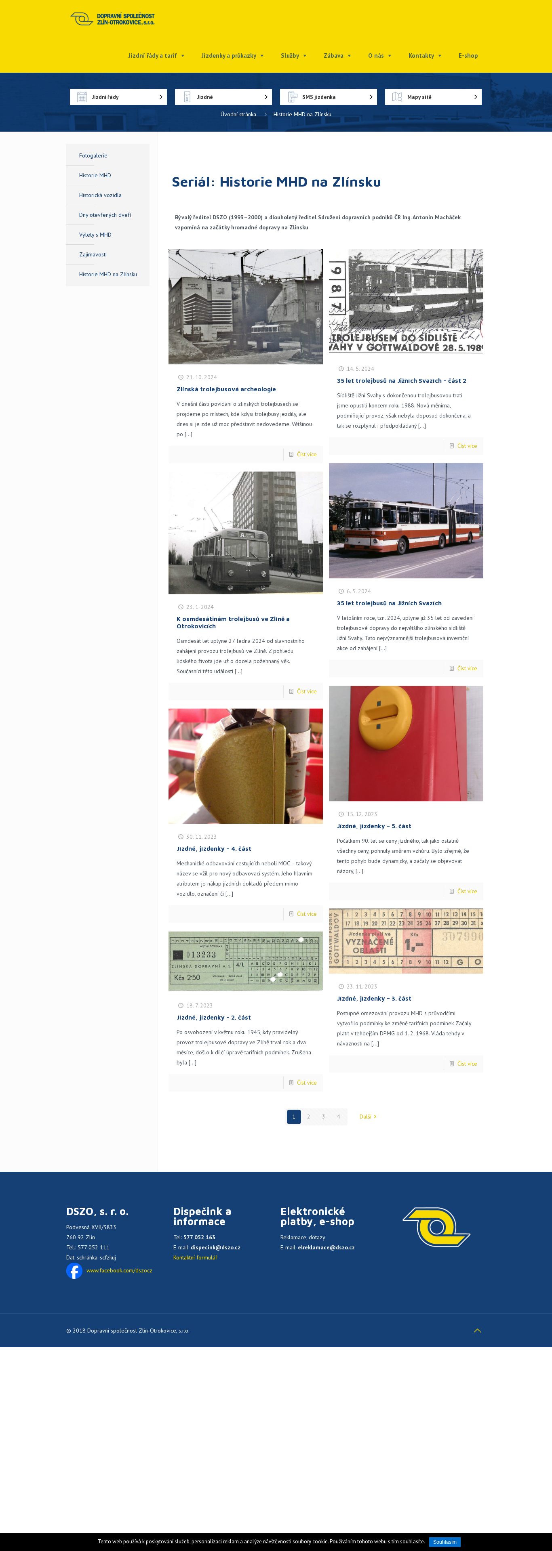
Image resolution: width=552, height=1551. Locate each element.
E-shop (468, 55)
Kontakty (421, 55)
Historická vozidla (100, 195)
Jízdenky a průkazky (229, 55)
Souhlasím (445, 1542)
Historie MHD (95, 175)
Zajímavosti (93, 254)
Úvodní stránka (238, 114)
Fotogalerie (93, 155)
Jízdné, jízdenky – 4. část (214, 849)
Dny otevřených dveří (105, 214)
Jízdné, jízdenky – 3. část (374, 998)
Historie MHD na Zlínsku (108, 274)
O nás (376, 55)
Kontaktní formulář (195, 1257)
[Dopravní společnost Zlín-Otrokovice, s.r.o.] (112, 18)
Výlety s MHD (95, 234)
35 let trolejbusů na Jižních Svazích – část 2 (401, 381)
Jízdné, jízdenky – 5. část (374, 826)
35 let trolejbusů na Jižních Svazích (389, 603)
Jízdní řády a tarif (153, 55)
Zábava (333, 55)
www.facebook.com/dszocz (119, 1270)
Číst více (307, 454)
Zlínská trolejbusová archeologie (226, 389)
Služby (290, 55)
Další (365, 1116)
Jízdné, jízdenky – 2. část (214, 1017)
